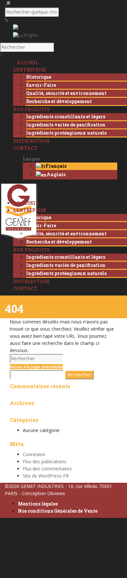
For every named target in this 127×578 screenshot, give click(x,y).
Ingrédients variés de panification (66, 125)
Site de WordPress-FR (46, 476)
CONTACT (25, 288)
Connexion (34, 454)
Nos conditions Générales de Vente (57, 511)
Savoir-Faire (41, 85)
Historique (38, 77)
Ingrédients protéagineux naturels (66, 133)
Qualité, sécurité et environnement (66, 93)
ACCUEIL (27, 203)
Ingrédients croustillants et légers (65, 116)
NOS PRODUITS (31, 250)
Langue (31, 159)
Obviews (56, 493)
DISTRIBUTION (31, 281)
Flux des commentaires (47, 469)
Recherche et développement (59, 101)
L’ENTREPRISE (29, 210)
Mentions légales (38, 504)
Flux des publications (44, 461)
